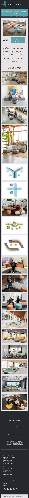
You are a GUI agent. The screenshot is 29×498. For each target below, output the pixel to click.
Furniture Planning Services (8, 471)
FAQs (4, 473)
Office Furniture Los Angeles (9, 458)
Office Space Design (7, 474)
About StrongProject (7, 470)
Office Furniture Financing (8, 480)
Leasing (5, 485)
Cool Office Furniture (7, 461)
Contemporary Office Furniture (9, 457)
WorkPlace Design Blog (8, 468)
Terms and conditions (18, 496)
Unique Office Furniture (8, 463)
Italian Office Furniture (7, 460)
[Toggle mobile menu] (24, 5)
